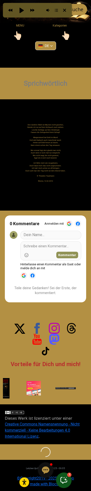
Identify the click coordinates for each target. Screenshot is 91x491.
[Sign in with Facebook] (77, 223)
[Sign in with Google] (69, 223)
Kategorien (56, 25)
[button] (45, 46)
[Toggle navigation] (18, 35)
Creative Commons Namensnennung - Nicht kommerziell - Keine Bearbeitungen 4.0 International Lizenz (42, 430)
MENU (20, 25)
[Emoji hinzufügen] (26, 255)
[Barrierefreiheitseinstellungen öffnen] (24, 482)
